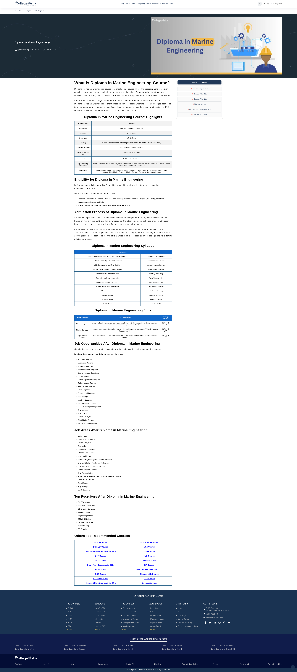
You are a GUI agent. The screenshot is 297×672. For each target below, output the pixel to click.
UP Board (154, 612)
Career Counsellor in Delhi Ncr (172, 649)
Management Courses (131, 623)
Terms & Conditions (275, 664)
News (180, 608)
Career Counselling (185, 623)
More (69, 630)
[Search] (259, 4)
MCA (70, 619)
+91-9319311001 (212, 614)
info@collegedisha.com (214, 618)
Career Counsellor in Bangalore (75, 645)
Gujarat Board (155, 626)
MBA (70, 623)
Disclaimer (157, 664)
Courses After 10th (130, 608)
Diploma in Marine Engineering (36, 11)
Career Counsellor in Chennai (172, 645)
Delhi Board (154, 608)
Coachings (182, 615)
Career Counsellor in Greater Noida (223, 649)
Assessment (156, 4)
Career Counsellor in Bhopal (123, 649)
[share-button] (55, 50)
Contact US (130, 664)
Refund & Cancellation (190, 664)
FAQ (72, 664)
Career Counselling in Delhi (24, 645)
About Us (46, 664)
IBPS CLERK (100, 612)
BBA (69, 626)
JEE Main (99, 619)
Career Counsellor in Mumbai (123, 645)
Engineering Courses (130, 619)
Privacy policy (103, 664)
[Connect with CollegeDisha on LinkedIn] (215, 623)
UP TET (98, 623)
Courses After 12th (130, 612)
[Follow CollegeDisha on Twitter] (210, 623)
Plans (171, 4)
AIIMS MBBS (100, 608)
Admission (18, 664)
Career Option (183, 619)
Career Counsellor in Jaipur (24, 649)
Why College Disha (128, 4)
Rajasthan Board (156, 623)
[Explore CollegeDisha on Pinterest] (224, 623)
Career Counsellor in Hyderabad (222, 645)
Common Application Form (188, 626)
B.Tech (70, 608)
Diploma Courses (129, 615)
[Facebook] (205, 623)
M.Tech (71, 612)
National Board (155, 615)
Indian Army (100, 615)
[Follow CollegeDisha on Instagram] (219, 623)
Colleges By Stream (143, 4)
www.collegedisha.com (148, 669)
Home (16, 11)
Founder (216, 664)
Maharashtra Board (157, 619)
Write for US (245, 664)
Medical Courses (129, 626)
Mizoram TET (100, 626)
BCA (70, 615)
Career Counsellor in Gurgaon (74, 649)
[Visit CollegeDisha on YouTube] (229, 623)
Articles (180, 612)
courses (22, 11)
